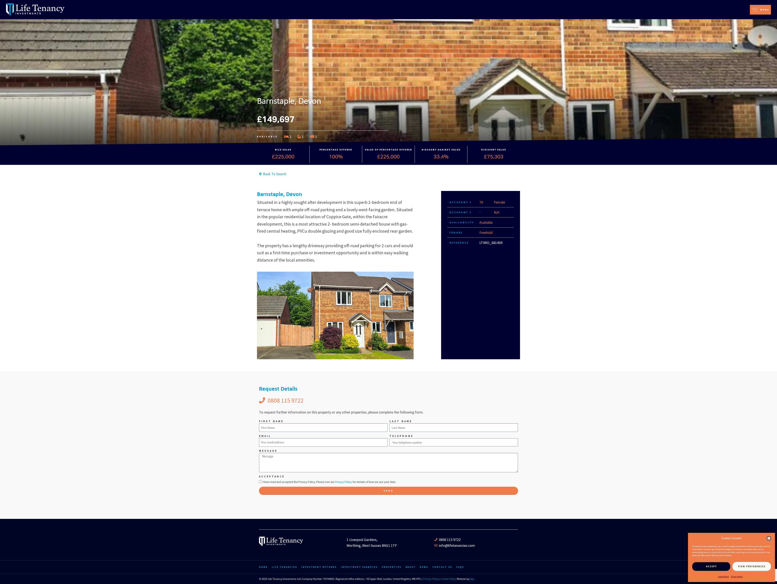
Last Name (401, 421)
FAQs (460, 567)
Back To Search (274, 174)
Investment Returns (319, 567)
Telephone (401, 436)
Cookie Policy (723, 576)
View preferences (751, 566)
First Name (271, 421)
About (410, 567)
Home (263, 567)
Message (268, 451)
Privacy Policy (737, 576)
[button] (769, 538)
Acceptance (272, 476)
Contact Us (442, 567)
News (424, 567)
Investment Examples (359, 567)
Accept (711, 566)
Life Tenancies (284, 567)
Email (265, 436)
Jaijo (472, 579)
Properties (391, 567)
